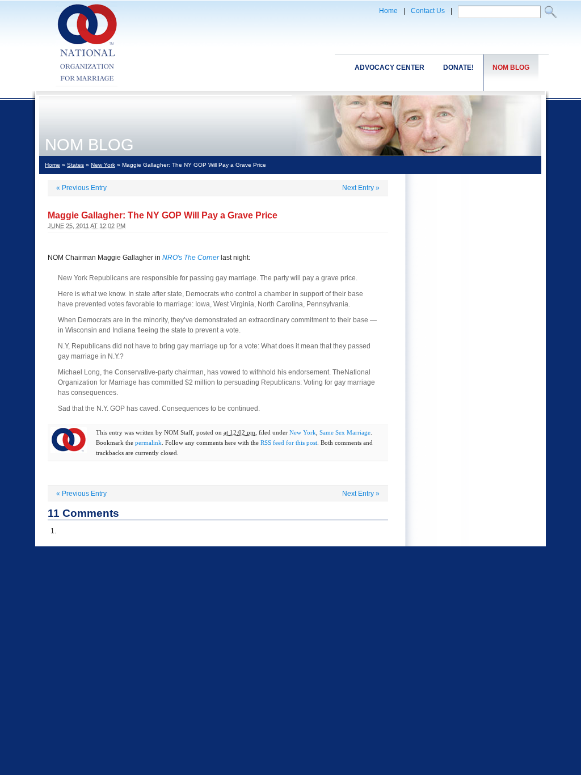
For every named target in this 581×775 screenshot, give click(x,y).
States (75, 165)
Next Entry (361, 188)
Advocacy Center (389, 67)
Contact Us (428, 11)
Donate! (458, 67)
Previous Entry (81, 188)
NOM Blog (510, 67)
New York (103, 165)
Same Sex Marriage (345, 432)
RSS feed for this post (288, 442)
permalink (148, 442)
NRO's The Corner (190, 258)
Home (388, 11)
